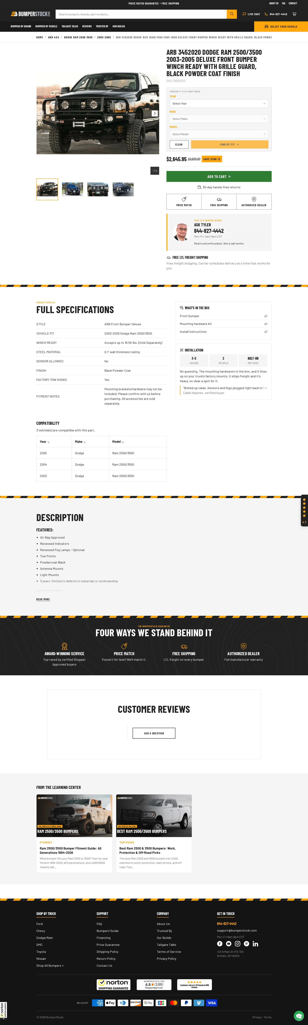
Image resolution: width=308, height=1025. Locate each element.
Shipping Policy (107, 951)
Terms (268, 1017)
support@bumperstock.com (237, 930)
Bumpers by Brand (21, 26)
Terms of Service (169, 951)
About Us (273, 3)
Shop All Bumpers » (50, 965)
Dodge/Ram (44, 938)
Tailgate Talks (70, 26)
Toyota (41, 951)
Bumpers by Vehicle (46, 26)
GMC (39, 945)
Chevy (40, 931)
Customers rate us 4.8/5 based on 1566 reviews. (194, 986)
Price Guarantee (108, 945)
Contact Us (104, 965)
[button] (3, 1011)
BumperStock (54, 1017)
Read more (43, 599)
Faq (283, 3)
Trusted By (102, 26)
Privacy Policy (166, 958)
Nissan (41, 958)
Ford (39, 924)
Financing (104, 938)
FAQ (99, 924)
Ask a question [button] (154, 733)
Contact (293, 3)
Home (39, 37)
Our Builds (119, 26)
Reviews (87, 26)
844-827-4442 (209, 230)
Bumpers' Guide (108, 931)
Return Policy (106, 958)
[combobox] (141, 14)
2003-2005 (104, 37)
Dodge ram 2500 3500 (78, 37)
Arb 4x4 (53, 37)
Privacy (257, 1017)
